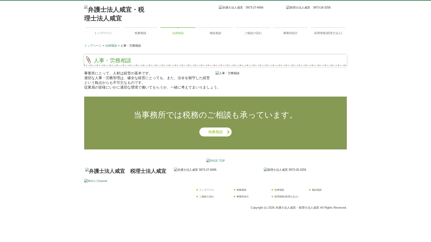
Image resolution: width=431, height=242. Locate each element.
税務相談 (140, 33)
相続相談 (215, 33)
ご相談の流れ (253, 33)
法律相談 (178, 33)
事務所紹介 (290, 33)
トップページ (103, 33)
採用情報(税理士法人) (328, 33)
